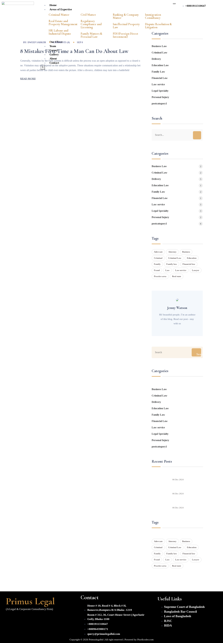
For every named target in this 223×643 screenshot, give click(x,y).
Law (167, 270)
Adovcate (158, 252)
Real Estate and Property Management (63, 22)
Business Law (159, 46)
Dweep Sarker (37, 42)
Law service (158, 84)
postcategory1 (159, 103)
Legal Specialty (160, 90)
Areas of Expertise (60, 9)
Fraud (157, 270)
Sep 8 (80, 42)
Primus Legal (30, 601)
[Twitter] (20, 618)
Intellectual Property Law (126, 25)
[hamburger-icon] (174, 3)
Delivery (156, 59)
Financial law (189, 264)
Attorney (172, 252)
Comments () (61, 42)
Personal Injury (160, 97)
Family (157, 264)
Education (191, 258)
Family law (171, 264)
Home (53, 5)
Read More (28, 78)
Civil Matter (88, 14)
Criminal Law (159, 52)
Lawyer (195, 270)
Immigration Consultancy (153, 16)
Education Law (160, 65)
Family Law (158, 71)
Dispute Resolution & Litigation (158, 25)
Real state (176, 276)
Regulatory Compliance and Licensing (91, 24)
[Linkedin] (29, 618)
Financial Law (160, 78)
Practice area (160, 276)
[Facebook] (10, 618)
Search (198, 354)
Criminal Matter (59, 14)
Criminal (158, 258)
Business (186, 252)
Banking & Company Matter (126, 16)
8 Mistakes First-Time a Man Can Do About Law (74, 51)
